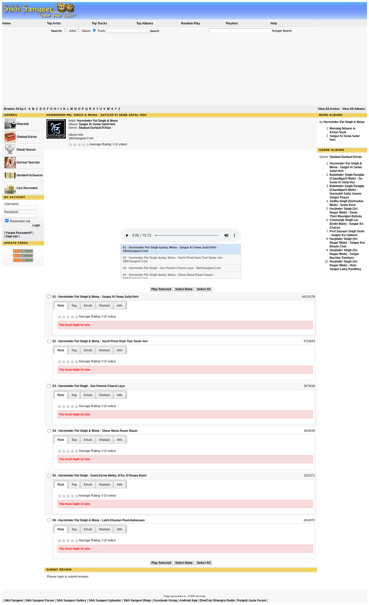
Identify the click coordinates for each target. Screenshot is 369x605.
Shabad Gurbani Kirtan (95, 127)
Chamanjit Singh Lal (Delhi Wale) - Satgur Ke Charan (346, 223)
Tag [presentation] (74, 305)
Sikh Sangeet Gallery (71, 600)
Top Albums (144, 23)
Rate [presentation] (60, 305)
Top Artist (54, 23)
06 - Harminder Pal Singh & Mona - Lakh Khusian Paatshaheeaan (98, 520)
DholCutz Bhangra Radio (217, 600)
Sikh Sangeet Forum (39, 600)
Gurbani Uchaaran (29, 175)
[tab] (61, 305)
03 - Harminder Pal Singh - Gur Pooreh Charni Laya (88, 386)
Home (6, 23)
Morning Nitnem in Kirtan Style (342, 130)
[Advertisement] (184, 69)
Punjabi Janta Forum (251, 600)
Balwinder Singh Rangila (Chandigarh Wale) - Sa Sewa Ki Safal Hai (347, 178)
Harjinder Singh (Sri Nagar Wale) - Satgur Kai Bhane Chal (347, 242)
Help (273, 23)
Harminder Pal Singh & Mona (97, 120)
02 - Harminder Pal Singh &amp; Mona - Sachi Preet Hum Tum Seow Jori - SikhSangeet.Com (173, 259)
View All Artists (329, 109)
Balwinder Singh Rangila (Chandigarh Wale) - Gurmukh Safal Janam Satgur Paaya (347, 191)
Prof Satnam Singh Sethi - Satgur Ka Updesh (347, 233)
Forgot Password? (19, 233)
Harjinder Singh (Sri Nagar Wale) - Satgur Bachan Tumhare (344, 254)
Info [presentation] (119, 305)
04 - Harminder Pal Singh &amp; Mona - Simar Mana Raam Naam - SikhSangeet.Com (168, 276)
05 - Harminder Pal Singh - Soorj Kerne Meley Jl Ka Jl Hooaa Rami (99, 475)
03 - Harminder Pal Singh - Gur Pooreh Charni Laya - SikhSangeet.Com (172, 268)
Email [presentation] (88, 305)
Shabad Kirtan (26, 137)
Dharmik (22, 124)
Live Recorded (26, 188)
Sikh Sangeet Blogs (137, 600)
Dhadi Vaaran (26, 149)
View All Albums (353, 109)
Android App (188, 600)
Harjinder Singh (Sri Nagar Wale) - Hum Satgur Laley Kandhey (345, 265)
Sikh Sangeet (13, 600)
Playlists (232, 23)
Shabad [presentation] (104, 305)
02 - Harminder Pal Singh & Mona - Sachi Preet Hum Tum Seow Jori (100, 341)
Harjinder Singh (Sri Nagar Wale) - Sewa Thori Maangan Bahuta (346, 212)
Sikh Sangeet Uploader (105, 600)
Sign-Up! (12, 236)
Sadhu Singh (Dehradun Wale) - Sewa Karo (346, 203)
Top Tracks (99, 23)
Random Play (190, 23)
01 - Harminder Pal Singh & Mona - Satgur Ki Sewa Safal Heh (95, 296)
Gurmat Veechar (28, 162)
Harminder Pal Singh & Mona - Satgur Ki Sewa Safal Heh (346, 167)
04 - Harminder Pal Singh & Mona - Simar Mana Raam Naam (95, 431)
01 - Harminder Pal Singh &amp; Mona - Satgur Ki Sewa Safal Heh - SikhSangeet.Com (170, 249)
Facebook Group (165, 600)
